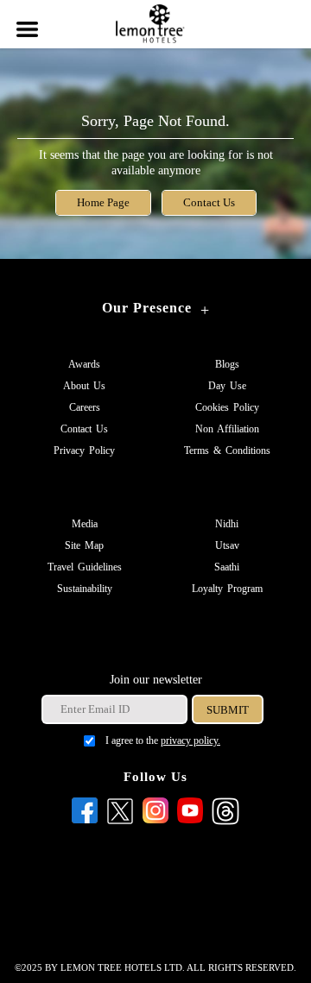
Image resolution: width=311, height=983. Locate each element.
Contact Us (209, 203)
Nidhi (226, 524)
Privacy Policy (84, 450)
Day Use (227, 386)
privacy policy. (190, 740)
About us (84, 386)
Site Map (84, 545)
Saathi (226, 567)
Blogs (227, 364)
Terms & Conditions (227, 450)
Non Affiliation (227, 429)
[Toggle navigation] (26, 19)
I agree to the (162, 740)
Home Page (103, 203)
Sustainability (84, 589)
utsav (227, 545)
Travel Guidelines (85, 567)
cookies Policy (227, 407)
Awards (84, 364)
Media (85, 524)
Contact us (84, 429)
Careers (84, 407)
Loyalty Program (227, 589)
